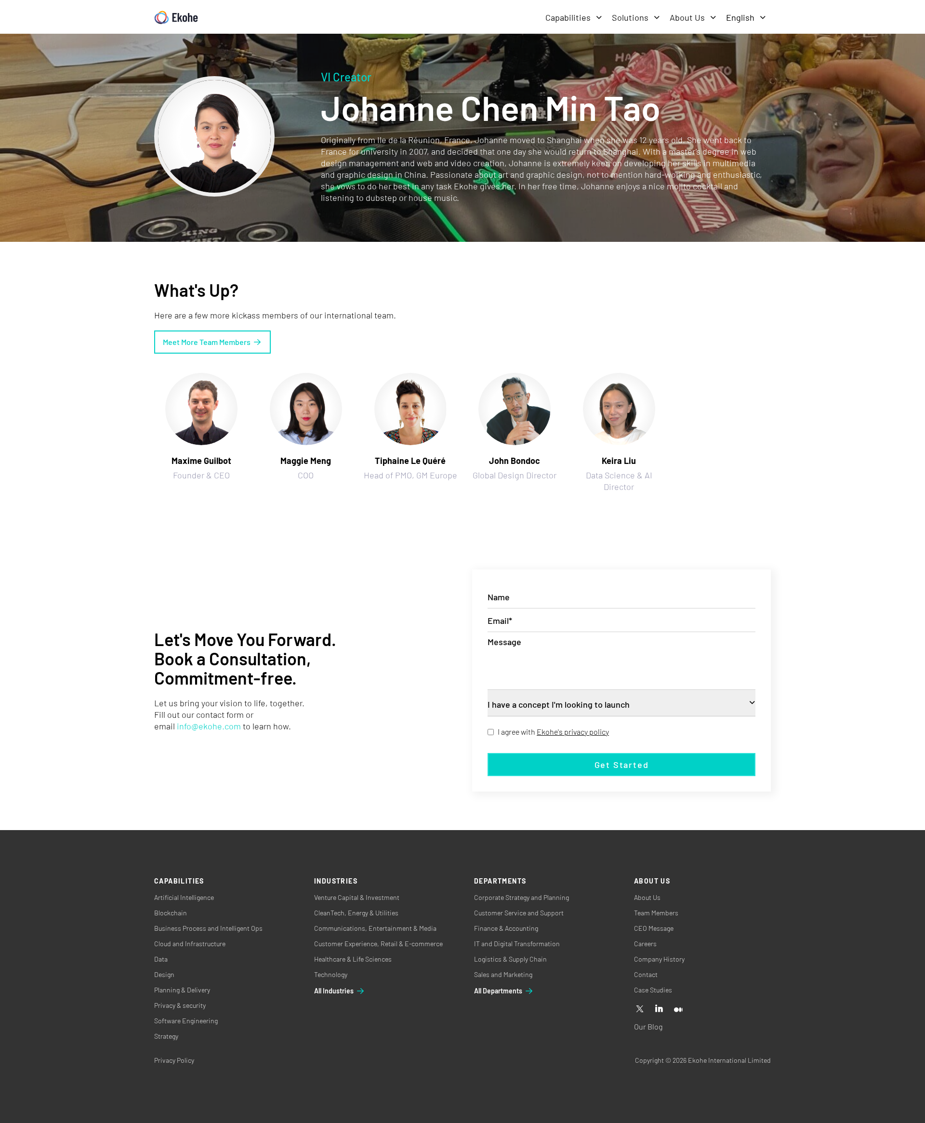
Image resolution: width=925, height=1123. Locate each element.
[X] (639, 1009)
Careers (645, 943)
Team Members (656, 913)
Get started (622, 764)
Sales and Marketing (503, 974)
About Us (687, 17)
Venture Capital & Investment (356, 897)
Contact (646, 974)
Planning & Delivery (182, 990)
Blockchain (170, 913)
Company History (659, 959)
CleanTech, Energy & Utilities (356, 913)
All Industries (334, 991)
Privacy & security (180, 1005)
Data (161, 959)
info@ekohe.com (209, 726)
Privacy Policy (174, 1060)
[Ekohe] (176, 18)
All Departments (498, 991)
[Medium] (678, 1009)
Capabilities (568, 17)
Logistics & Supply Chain (510, 959)
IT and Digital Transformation (517, 943)
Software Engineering (186, 1021)
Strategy (166, 1036)
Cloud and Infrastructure (189, 943)
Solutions (630, 17)
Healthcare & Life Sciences (353, 959)
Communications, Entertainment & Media (375, 928)
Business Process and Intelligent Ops (208, 928)
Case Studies (653, 990)
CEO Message (654, 928)
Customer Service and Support (519, 913)
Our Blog (648, 1026)
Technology (330, 974)
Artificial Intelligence (184, 897)
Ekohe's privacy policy (573, 731)
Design (164, 974)
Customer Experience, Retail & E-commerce (378, 943)
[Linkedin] (659, 1009)
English (740, 17)
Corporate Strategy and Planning (521, 897)
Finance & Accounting (506, 928)
